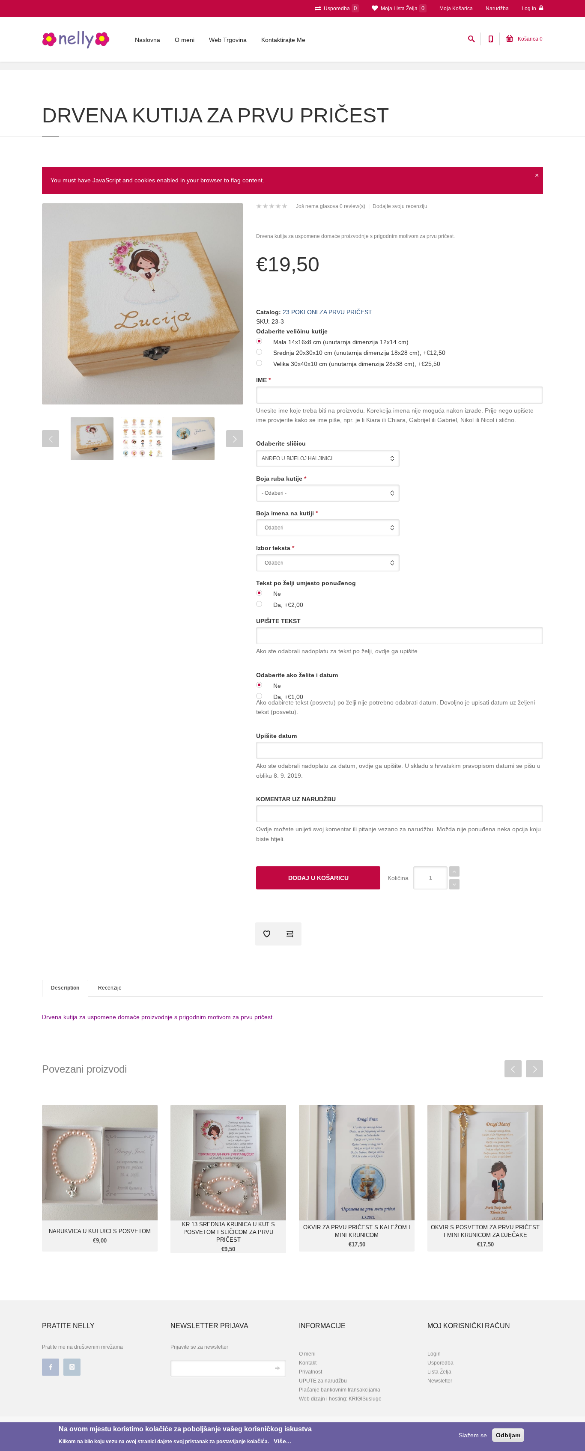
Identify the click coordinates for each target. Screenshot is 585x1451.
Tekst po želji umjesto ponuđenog (306, 583)
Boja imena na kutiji (287, 513)
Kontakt (307, 1363)
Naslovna (147, 39)
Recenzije (110, 988)
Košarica (529, 39)
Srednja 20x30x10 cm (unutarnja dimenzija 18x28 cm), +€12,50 (359, 352)
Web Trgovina (228, 39)
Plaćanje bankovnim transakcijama (339, 1390)
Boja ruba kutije (281, 478)
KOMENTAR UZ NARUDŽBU (296, 799)
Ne (277, 593)
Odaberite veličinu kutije (292, 331)
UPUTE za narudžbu (323, 1381)
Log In (529, 9)
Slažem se (473, 1435)
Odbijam (508, 1435)
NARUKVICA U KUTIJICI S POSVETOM (100, 1231)
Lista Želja (439, 1372)
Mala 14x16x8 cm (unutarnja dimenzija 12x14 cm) (341, 342)
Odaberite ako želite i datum (297, 675)
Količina (398, 877)
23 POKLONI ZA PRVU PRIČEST (327, 312)
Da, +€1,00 (288, 696)
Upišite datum (276, 735)
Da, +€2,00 (288, 604)
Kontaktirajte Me (283, 39)
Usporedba (339, 8)
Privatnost (310, 1372)
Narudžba (497, 9)
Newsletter (439, 1381)
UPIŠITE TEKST (278, 621)
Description (65, 988)
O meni (184, 39)
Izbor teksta (275, 547)
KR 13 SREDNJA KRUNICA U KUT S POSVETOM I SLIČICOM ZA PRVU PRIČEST (228, 1232)
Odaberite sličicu (281, 443)
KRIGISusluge (364, 1399)
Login (434, 1354)
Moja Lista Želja (401, 8)
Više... (282, 1441)
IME (263, 380)
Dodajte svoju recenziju (400, 206)
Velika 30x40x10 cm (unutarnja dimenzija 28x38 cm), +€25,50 (356, 363)
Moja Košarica (456, 9)
